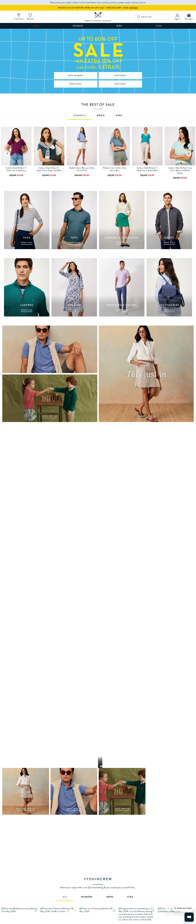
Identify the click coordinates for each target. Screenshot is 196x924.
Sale (36, 25)
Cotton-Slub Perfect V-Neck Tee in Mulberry (16, 169)
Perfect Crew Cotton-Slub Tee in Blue (114, 169)
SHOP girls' (75, 84)
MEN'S (101, 115)
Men (120, 25)
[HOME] (98, 17)
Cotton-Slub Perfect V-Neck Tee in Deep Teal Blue (49, 169)
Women (78, 25)
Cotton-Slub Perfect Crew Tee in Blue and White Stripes (180, 170)
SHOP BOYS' (120, 84)
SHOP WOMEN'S (76, 75)
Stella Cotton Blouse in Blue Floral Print (81, 169)
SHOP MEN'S (120, 75)
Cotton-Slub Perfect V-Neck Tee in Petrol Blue (147, 169)
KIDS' (119, 115)
